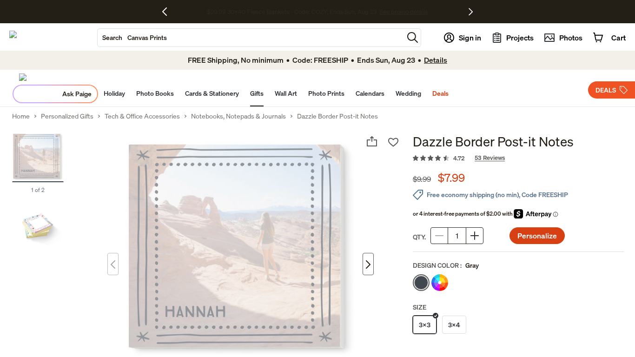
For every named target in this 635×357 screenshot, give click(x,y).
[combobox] (250, 37)
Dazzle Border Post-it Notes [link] (337, 116)
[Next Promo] (471, 11)
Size (419, 307)
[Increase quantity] (474, 235)
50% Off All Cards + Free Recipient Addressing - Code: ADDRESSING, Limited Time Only (292, 11)
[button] (412, 37)
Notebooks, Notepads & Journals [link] (238, 116)
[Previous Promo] (168, 11)
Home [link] (21, 116)
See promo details (436, 11)
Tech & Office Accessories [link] (142, 116)
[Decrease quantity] (439, 235)
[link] (518, 158)
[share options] (372, 141)
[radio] (421, 282)
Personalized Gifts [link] (67, 116)
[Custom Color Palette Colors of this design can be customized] (439, 282)
